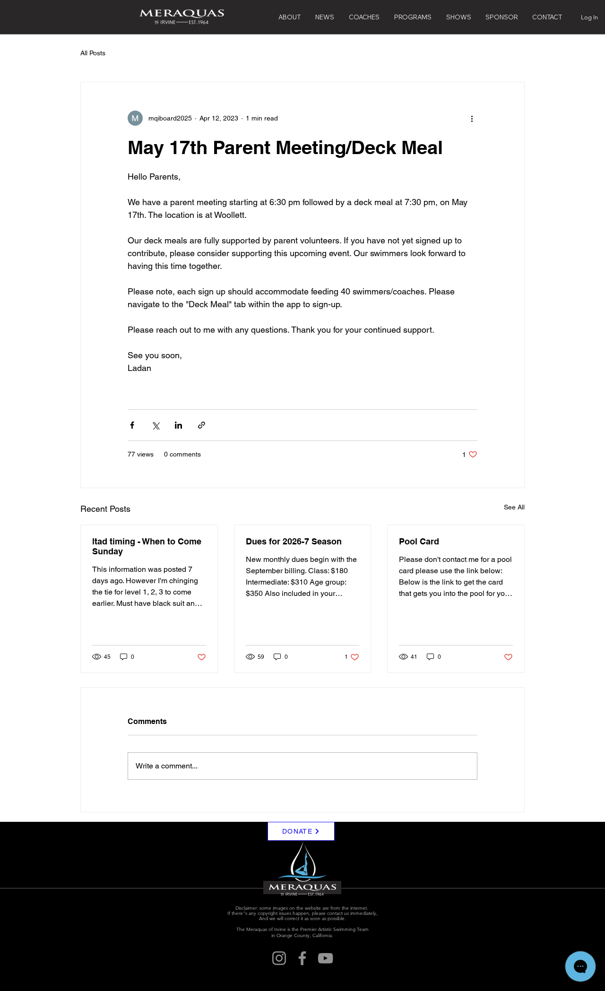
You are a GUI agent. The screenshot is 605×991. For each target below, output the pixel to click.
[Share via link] (201, 425)
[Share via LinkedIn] (178, 425)
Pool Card (419, 541)
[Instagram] (279, 958)
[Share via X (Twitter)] (155, 425)
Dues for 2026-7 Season (294, 541)
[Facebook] (302, 958)
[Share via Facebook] (132, 425)
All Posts (92, 53)
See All (514, 507)
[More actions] (471, 118)
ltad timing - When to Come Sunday (146, 546)
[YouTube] (325, 958)
